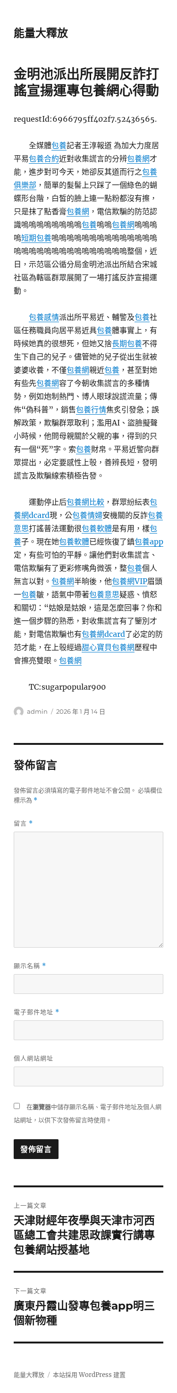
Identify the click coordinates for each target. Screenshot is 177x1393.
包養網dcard (103, 634)
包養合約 (44, 158)
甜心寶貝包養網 (108, 647)
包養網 (138, 158)
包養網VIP (129, 581)
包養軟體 (97, 528)
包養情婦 (87, 515)
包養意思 (104, 594)
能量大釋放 (41, 33)
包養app (149, 541)
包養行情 (91, 409)
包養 (59, 145)
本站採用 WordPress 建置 (89, 1375)
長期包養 (127, 343)
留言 (23, 823)
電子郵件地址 (36, 1012)
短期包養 (36, 237)
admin (37, 711)
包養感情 (44, 317)
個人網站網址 (33, 1058)
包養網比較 (85, 502)
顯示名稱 (30, 966)
